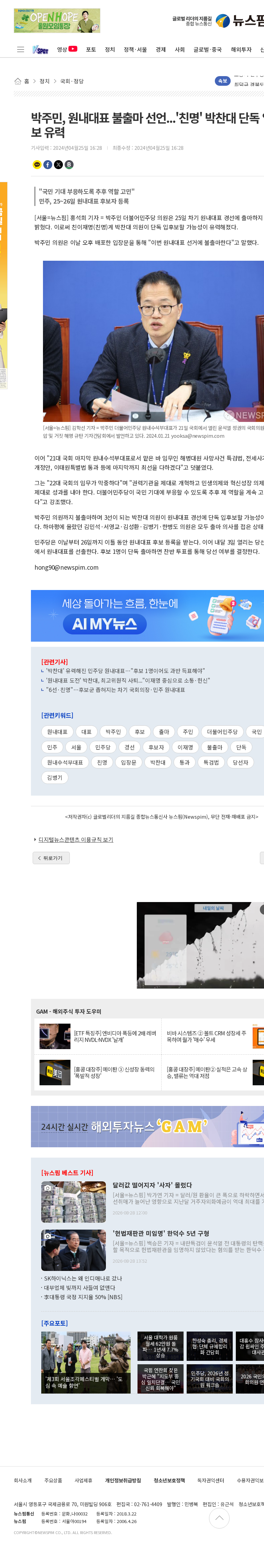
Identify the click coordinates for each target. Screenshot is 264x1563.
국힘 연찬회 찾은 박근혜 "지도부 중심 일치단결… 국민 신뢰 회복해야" (160, 1378)
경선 (129, 747)
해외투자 (241, 49)
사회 (180, 49)
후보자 (156, 747)
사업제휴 (83, 1480)
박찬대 (158, 762)
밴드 (69, 164)
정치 (110, 49)
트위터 (58, 164)
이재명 (185, 747)
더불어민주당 (222, 731)
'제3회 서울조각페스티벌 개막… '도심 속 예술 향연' (84, 1382)
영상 (62, 49)
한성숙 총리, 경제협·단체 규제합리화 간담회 (210, 1346)
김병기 (55, 777)
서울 (76, 747)
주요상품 (53, 1480)
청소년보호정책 (169, 1480)
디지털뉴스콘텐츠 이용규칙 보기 (75, 839)
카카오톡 (37, 164)
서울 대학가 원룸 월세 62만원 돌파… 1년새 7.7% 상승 (160, 1346)
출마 (164, 731)
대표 (86, 731)
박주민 (113, 731)
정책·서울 (135, 49)
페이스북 (47, 164)
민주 (52, 747)
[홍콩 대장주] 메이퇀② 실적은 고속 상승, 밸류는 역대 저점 (207, 1072)
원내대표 (57, 731)
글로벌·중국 (208, 49)
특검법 (211, 762)
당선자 (240, 762)
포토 (91, 49)
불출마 (214, 747)
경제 (161, 49)
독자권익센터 (210, 1480)
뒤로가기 (53, 858)
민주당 (103, 747)
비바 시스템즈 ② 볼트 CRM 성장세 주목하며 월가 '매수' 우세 (206, 1036)
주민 (188, 731)
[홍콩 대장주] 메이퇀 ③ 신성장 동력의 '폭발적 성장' (114, 1072)
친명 (102, 762)
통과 (184, 762)
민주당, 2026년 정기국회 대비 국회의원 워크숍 (209, 1379)
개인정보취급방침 (123, 1480)
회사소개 (23, 1480)
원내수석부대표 (65, 762)
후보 (140, 731)
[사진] (73, 1201)
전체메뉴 (21, 49)
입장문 (128, 762)
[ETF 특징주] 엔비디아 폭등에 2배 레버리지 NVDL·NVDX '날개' (115, 1036)
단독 (241, 747)
